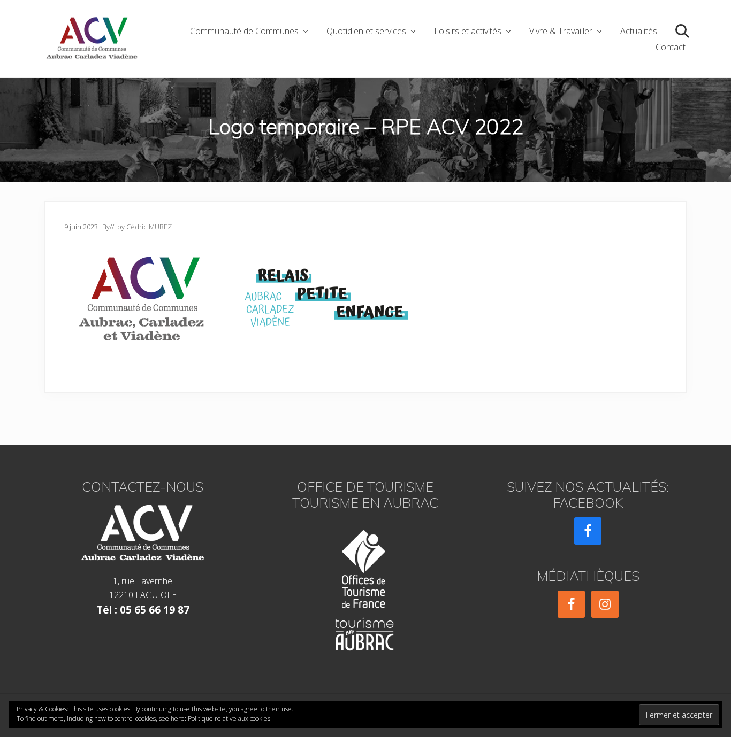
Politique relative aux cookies (229, 718)
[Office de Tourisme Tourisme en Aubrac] (365, 587)
